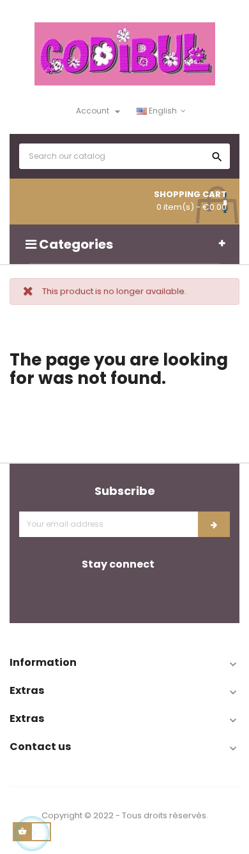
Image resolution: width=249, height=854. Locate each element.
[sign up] (214, 524)
